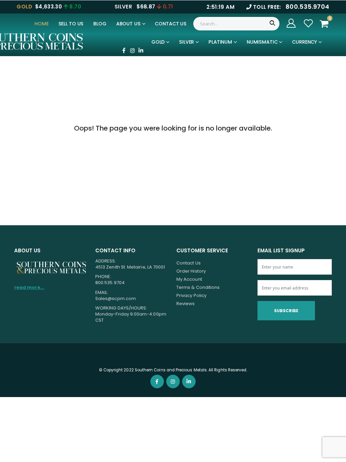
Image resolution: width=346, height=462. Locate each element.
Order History (191, 271)
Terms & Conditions (198, 287)
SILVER (186, 42)
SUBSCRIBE (286, 311)
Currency (304, 42)
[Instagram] (132, 50)
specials (167, 58)
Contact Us (171, 23)
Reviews (185, 303)
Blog (99, 23)
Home (41, 23)
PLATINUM (220, 42)
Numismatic (262, 42)
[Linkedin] (141, 50)
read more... (29, 287)
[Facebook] (123, 50)
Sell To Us (71, 23)
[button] (326, 23)
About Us (128, 23)
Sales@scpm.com (115, 298)
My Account (189, 279)
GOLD (158, 42)
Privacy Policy (191, 295)
